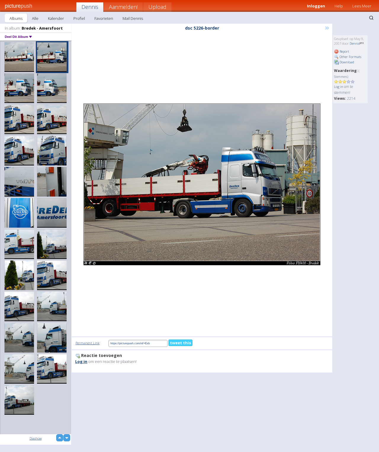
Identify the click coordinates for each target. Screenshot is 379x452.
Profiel (79, 18)
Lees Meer (361, 6)
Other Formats (350, 56)
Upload (157, 6)
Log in (338, 86)
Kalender (56, 18)
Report (344, 51)
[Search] (371, 17)
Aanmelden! (123, 6)
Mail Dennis (133, 18)
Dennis (89, 6)
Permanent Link (87, 343)
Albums (16, 18)
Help (339, 6)
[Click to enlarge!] (201, 184)
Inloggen (316, 6)
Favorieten (103, 18)
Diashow (36, 438)
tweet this (180, 342)
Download (346, 62)
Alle (35, 18)
